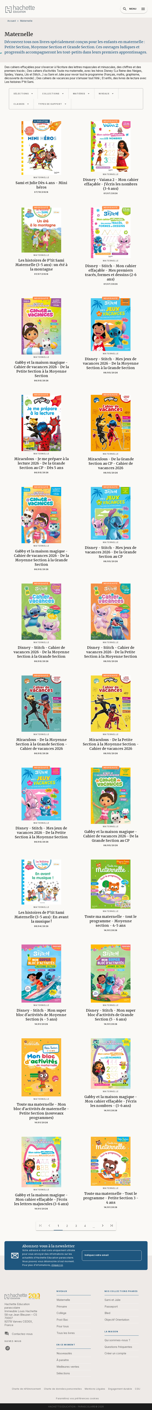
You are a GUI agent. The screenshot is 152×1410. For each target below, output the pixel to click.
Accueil (11, 20)
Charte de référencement (26, 1388)
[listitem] (7, 1348)
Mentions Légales (95, 1388)
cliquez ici (57, 1265)
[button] (23, 93)
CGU (137, 1388)
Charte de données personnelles (63, 1388)
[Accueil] (20, 9)
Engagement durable (120, 1388)
